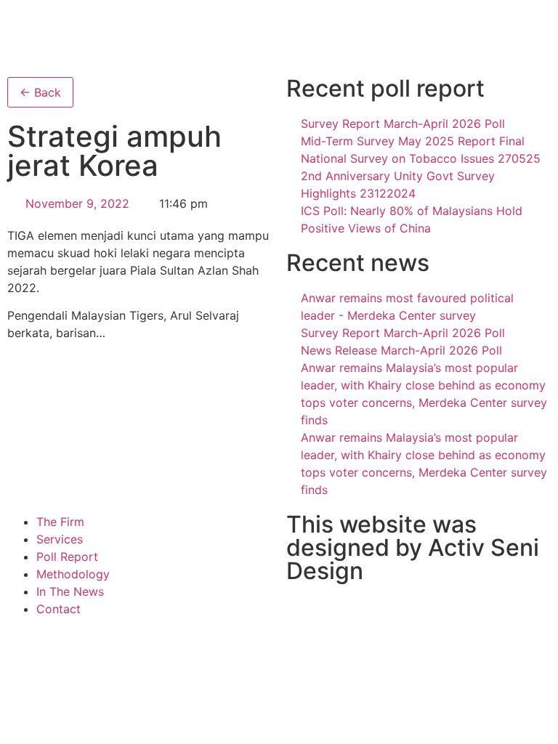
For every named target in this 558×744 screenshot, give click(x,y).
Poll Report (67, 556)
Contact (58, 609)
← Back (40, 92)
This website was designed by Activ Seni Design (412, 547)
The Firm (60, 521)
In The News (70, 591)
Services (59, 539)
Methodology (73, 574)
